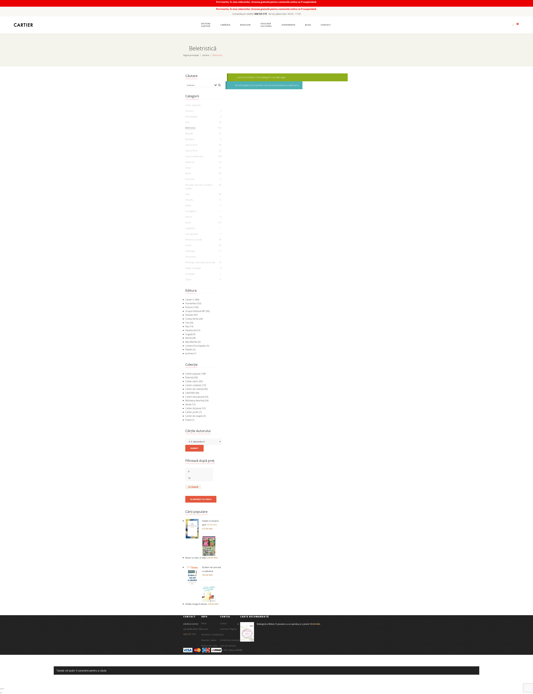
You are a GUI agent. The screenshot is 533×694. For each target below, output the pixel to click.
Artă (187, 122)
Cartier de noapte (194, 415)
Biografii (189, 133)
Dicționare (190, 162)
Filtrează (193, 487)
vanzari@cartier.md (192, 629)
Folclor (188, 205)
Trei (187, 322)
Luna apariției (191, 233)
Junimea (189, 353)
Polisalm (189, 314)
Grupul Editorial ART (195, 311)
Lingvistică (190, 228)
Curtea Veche (191, 318)
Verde (188, 404)
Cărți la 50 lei (191, 150)
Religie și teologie (193, 268)
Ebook (188, 173)
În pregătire (190, 211)
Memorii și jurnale (193, 239)
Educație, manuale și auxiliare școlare (198, 186)
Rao (187, 326)
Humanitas (190, 303)
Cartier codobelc (193, 385)
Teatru (188, 279)
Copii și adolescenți (194, 156)
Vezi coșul (280, 77)
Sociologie (190, 273)
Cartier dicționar (193, 408)
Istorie (188, 222)
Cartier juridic (192, 412)
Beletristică (190, 127)
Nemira (189, 337)
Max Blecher (191, 341)
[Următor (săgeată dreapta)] (1, 692)
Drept (188, 167)
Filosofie (189, 199)
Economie (189, 179)
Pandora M (190, 330)
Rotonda (189, 377)
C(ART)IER (190, 392)
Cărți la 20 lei (191, 144)
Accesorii (189, 110)
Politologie (190, 251)
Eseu (187, 194)
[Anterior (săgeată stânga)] (0, 692)
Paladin (189, 349)
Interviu (188, 216)
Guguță (188, 334)
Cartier (188, 299)
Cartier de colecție (194, 389)
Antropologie (191, 116)
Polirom (189, 307)
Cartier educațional (194, 396)
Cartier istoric (191, 381)
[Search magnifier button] (219, 85)
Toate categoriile (193, 105)
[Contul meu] (508, 25)
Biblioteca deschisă (194, 400)
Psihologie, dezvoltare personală (200, 262)
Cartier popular (192, 373)
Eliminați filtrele (200, 499)
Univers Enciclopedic (195, 345)
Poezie (188, 245)
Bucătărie (189, 139)
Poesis (188, 419)
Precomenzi (190, 256)
